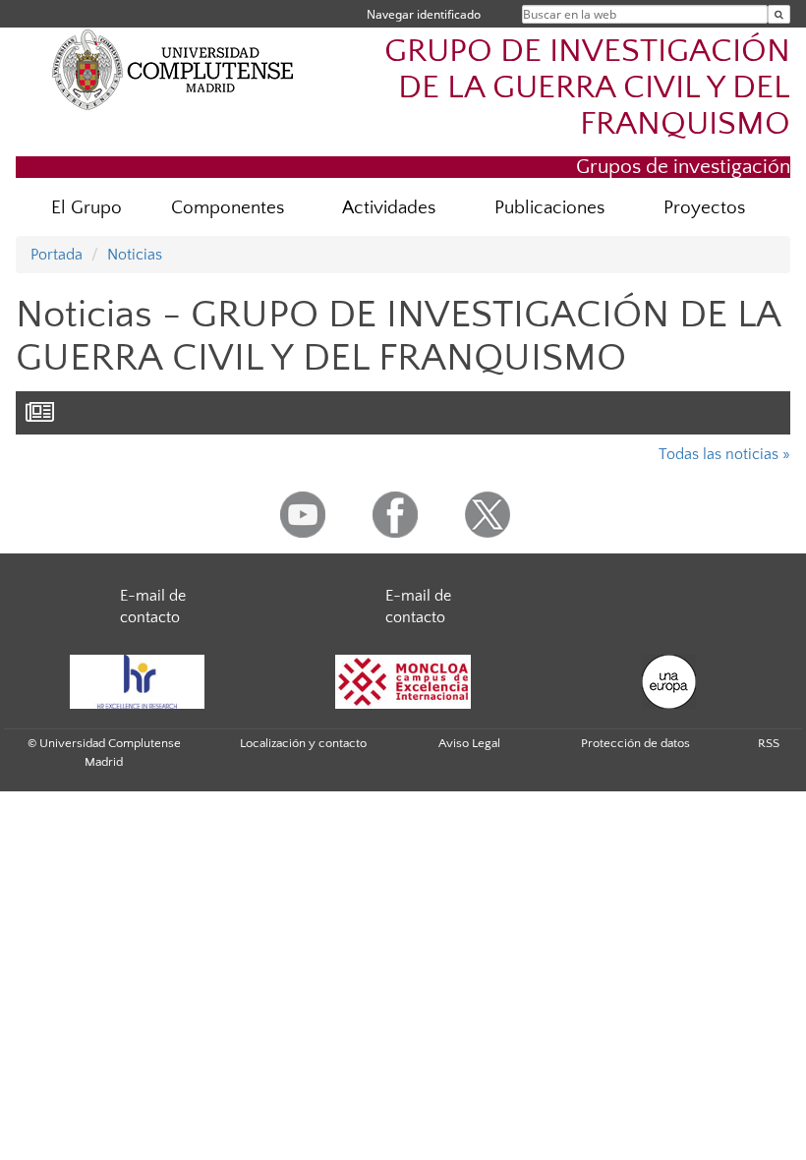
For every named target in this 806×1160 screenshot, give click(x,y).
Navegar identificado (424, 14)
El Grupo (86, 208)
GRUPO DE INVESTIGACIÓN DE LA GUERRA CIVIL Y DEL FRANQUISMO (587, 88)
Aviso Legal (469, 743)
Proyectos (704, 208)
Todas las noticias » (724, 454)
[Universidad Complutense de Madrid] (173, 69)
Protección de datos (635, 743)
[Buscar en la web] (779, 14)
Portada (56, 254)
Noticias (134, 254)
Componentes (227, 208)
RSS (768, 743)
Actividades (388, 208)
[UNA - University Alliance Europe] (668, 682)
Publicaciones (549, 208)
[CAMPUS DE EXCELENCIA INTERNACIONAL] (403, 682)
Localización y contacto (303, 743)
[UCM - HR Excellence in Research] (137, 682)
